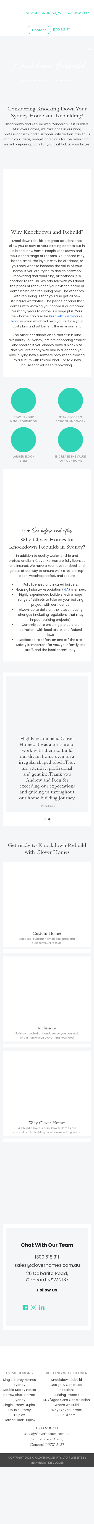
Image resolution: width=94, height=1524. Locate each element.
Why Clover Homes (66, 1410)
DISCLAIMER (56, 1463)
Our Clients (67, 1415)
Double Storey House (19, 1389)
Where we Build (67, 1405)
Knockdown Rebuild (66, 1379)
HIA (66, 589)
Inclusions (66, 1389)
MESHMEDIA (38, 1463)
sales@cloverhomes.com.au (47, 1265)
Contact (39, 30)
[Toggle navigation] (90, 48)
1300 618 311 (61, 29)
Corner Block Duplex (19, 1420)
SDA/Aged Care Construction (66, 1400)
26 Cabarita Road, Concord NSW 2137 (57, 13)
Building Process (66, 1395)
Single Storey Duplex (19, 1405)
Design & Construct (66, 1384)
